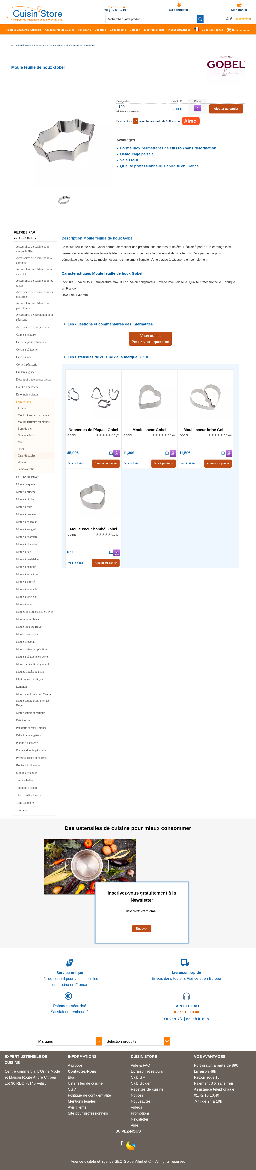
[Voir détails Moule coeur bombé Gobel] (93, 497)
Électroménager (154, 29)
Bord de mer (25, 428)
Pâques (22, 462)
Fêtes (21, 448)
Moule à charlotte (26, 544)
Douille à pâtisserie (27, 387)
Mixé (21, 442)
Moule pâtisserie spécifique (32, 649)
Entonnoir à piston (27, 394)
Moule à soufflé (25, 581)
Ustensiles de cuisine (85, 1083)
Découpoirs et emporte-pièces (33, 379)
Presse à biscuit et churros (31, 757)
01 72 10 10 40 (117, 7)
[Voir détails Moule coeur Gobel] (149, 398)
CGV (72, 1089)
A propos (75, 1065)
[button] (200, 19)
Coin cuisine (118, 29)
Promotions (140, 1113)
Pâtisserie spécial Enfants (31, 727)
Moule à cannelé (26, 514)
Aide (134, 1125)
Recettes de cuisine (147, 1089)
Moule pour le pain (27, 634)
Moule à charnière (26, 536)
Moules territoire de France (33, 415)
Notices (137, 1095)
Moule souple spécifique (30, 712)
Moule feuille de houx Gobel (80, 45)
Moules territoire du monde (34, 421)
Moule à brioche (25, 491)
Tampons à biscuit (26, 787)
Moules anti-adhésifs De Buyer (34, 611)
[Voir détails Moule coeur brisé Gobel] (206, 398)
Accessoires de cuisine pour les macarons (34, 294)
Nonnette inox (26, 435)
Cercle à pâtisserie (26, 349)
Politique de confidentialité (89, 1095)
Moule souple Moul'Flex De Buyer (32, 703)
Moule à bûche (25, 499)
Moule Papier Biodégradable (33, 664)
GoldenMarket (136, 1161)
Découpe (100, 29)
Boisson (135, 29)
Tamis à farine (24, 780)
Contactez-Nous (82, 1071)
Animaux (23, 408)
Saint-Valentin (26, 469)
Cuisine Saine (241, 29)
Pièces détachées (179, 29)
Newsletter (139, 1119)
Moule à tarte (24, 604)
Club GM (138, 1077)
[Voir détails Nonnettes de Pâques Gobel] (93, 398)
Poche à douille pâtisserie (31, 750)
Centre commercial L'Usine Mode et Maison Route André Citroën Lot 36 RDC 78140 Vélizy (32, 1077)
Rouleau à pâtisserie (28, 765)
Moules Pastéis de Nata (30, 671)
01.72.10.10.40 (206, 1095)
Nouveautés (141, 1101)
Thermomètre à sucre (28, 795)
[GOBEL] (226, 83)
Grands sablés (56, 45)
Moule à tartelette (26, 596)
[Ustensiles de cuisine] (34, 20)
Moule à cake (24, 506)
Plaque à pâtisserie (27, 742)
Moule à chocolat (26, 521)
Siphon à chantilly (26, 772)
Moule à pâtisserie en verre (32, 656)
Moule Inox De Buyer (29, 626)
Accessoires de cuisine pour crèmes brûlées (32, 249)
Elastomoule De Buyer (29, 679)
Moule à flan (23, 551)
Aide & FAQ (140, 1065)
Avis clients (77, 1107)
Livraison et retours (147, 1071)
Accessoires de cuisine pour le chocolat (34, 272)
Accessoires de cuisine (60, 29)
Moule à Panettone (27, 574)
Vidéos (136, 1107)
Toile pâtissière (25, 802)
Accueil (15, 45)
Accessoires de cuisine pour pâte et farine (32, 306)
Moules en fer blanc (28, 619)
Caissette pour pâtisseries (31, 342)
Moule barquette (25, 484)
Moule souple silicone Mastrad (34, 694)
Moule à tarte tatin (26, 589)
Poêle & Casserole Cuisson (23, 29)
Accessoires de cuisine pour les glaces (34, 283)
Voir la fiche (75, 463)
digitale (90, 1161)
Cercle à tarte (24, 357)
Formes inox (40, 45)
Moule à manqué (26, 566)
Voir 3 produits (163, 463)
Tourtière (21, 810)
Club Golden (141, 1083)
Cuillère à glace (25, 372)
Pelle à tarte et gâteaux (29, 735)
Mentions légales (82, 1101)
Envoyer (142, 928)
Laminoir (21, 686)
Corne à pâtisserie (26, 364)
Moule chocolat (25, 641)
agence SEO (112, 1161)
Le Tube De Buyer (27, 476)
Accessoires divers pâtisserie (33, 327)
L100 (120, 107)
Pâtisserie (84, 29)
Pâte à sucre (23, 720)
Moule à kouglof (26, 529)
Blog (71, 1077)
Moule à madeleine (27, 559)
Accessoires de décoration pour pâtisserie (34, 317)
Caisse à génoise (26, 334)
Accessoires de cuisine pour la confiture (34, 260)
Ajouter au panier (106, 463)
